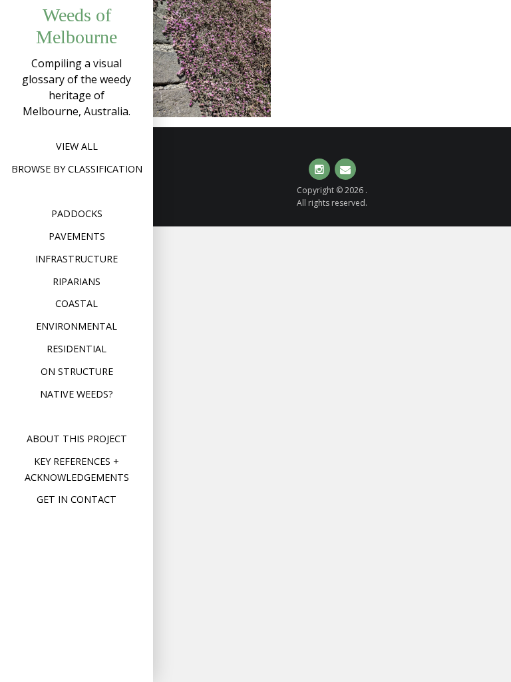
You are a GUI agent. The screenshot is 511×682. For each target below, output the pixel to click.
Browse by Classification (76, 169)
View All (77, 146)
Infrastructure (76, 258)
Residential (76, 348)
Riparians (76, 281)
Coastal (76, 303)
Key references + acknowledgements (77, 469)
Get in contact (76, 499)
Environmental (76, 326)
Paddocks (76, 213)
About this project (77, 438)
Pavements (77, 236)
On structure (77, 371)
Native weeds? (76, 394)
